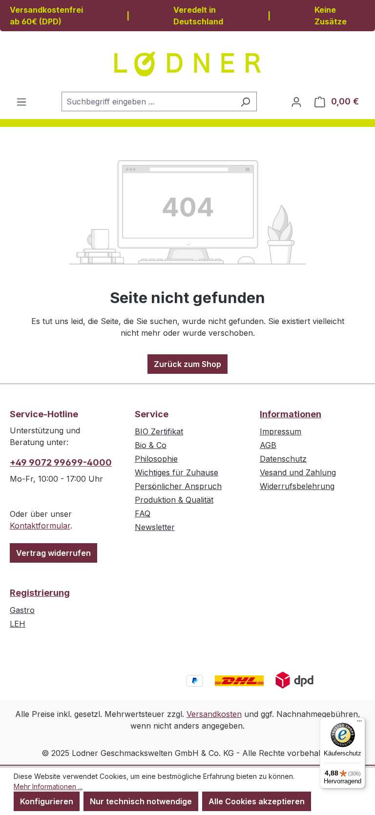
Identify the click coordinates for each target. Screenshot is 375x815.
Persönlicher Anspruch (178, 486)
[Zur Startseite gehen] (187, 64)
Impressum (280, 431)
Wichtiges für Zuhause (176, 472)
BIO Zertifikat (159, 431)
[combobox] (148, 101)
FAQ (142, 513)
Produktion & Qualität (174, 500)
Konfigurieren (46, 801)
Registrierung (40, 593)
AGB (268, 445)
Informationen (290, 414)
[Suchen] (245, 101)
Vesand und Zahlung (298, 472)
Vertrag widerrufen (53, 553)
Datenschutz (283, 459)
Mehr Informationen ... (48, 786)
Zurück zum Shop (187, 364)
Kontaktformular (40, 525)
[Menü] (21, 101)
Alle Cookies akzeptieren (256, 801)
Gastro (22, 610)
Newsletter (155, 527)
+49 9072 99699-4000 (61, 462)
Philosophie (156, 459)
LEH (17, 624)
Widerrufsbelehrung (297, 486)
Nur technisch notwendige (141, 801)
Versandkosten (214, 714)
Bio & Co (151, 445)
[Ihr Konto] (296, 101)
